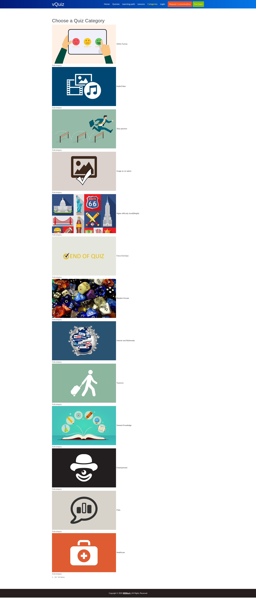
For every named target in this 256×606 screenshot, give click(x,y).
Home (107, 4)
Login (162, 4)
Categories (152, 4)
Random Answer (123, 298)
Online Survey (122, 44)
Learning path (128, 4)
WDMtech (127, 593)
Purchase (198, 4)
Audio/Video (121, 86)
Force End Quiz (123, 256)
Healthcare (121, 553)
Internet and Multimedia (126, 341)
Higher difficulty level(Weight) (128, 214)
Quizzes (116, 4)
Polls (118, 510)
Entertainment (122, 468)
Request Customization (180, 4)
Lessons (141, 4)
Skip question (122, 129)
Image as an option (124, 171)
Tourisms (120, 383)
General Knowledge (124, 425)
